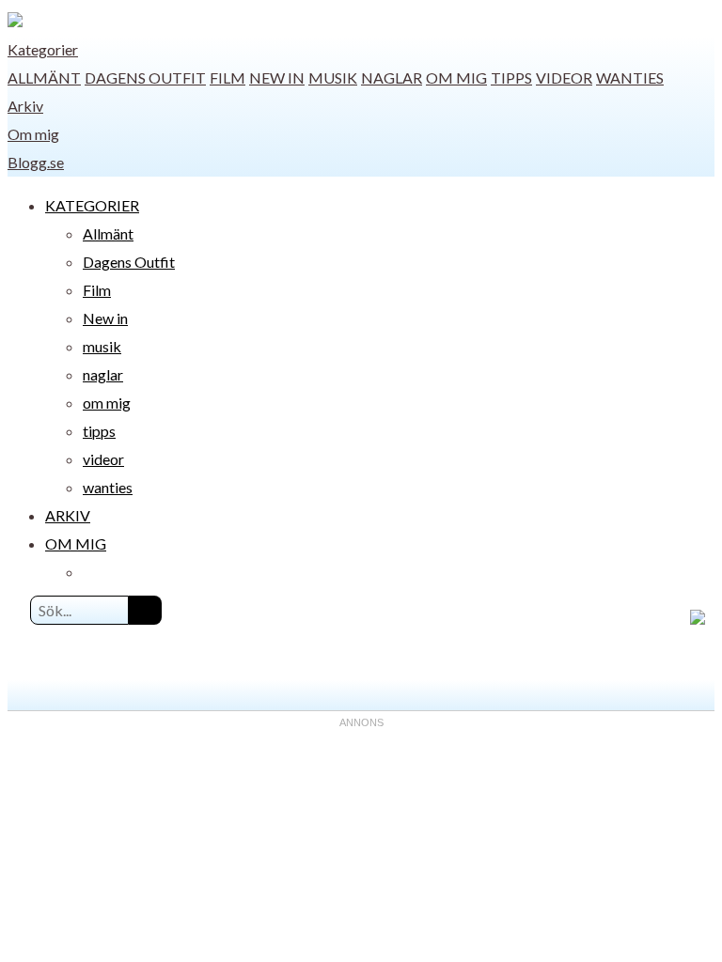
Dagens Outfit (145, 77)
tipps (511, 77)
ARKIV (67, 515)
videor (564, 77)
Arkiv (25, 106)
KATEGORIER (92, 205)
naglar (391, 77)
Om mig (33, 134)
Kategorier (43, 49)
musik (332, 77)
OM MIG (75, 543)
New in (277, 77)
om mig (456, 77)
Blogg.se (36, 162)
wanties (630, 77)
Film (227, 77)
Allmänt (44, 77)
